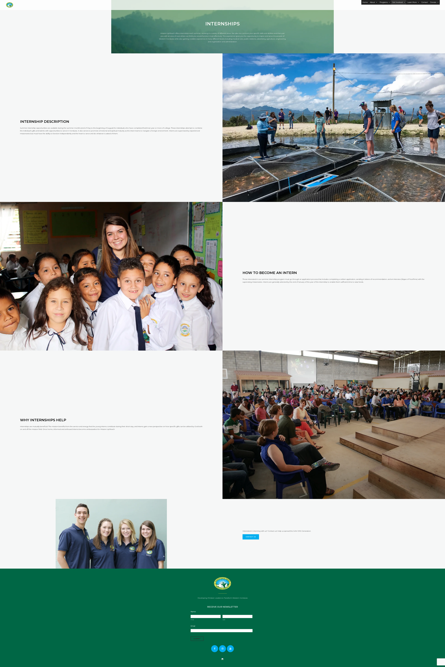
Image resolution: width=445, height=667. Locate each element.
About (372, 2)
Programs (384, 2)
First (192, 619)
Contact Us (251, 537)
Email (193, 626)
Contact (424, 2)
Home (365, 2)
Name (193, 612)
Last (224, 619)
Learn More (412, 2)
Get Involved (397, 2)
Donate (433, 2)
